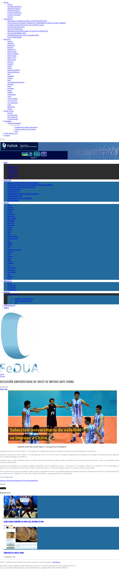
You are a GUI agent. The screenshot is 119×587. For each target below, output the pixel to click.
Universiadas (29, 481)
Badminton (11, 45)
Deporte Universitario (7, 481)
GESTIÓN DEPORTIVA (15, 29)
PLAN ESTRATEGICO (14, 13)
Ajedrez (10, 41)
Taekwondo (11, 95)
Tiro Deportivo (12, 103)
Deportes (7, 39)
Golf (8, 74)
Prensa (2, 389)
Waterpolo (11, 107)
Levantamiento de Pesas (15, 82)
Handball (10, 76)
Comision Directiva (13, 15)
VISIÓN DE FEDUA (13, 11)
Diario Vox (9, 477)
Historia (10, 17)
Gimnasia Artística (13, 70)
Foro (16, 131)
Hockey (10, 78)
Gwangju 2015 (20, 481)
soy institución (12, 117)
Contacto (7, 135)
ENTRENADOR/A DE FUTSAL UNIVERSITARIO (23, 35)
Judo (9, 80)
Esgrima (10, 62)
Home (2, 374)
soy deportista (12, 115)
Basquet (10, 47)
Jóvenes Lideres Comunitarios (25, 129)
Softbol (10, 92)
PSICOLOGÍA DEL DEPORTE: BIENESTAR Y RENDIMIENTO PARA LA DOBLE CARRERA (36, 23)
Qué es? (10, 113)
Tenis (9, 97)
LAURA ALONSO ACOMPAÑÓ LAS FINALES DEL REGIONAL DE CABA (24, 521)
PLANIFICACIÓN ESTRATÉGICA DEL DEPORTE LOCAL (25, 25)
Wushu (9, 109)
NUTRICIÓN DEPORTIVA (16, 27)
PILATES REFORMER (14, 37)
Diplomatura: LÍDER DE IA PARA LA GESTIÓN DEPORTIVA (27, 21)
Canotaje (10, 88)
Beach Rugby (12, 56)
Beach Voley (11, 60)
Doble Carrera (9, 111)
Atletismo (10, 43)
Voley (9, 105)
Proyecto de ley (12, 119)
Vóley (36, 481)
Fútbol (9, 66)
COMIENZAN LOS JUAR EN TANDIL (14, 553)
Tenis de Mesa (12, 99)
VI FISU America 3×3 (10, 133)
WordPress (56, 562)
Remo (9, 86)
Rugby (9, 90)
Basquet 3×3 (11, 50)
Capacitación (8, 19)
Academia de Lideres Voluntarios (26, 127)
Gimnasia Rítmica (13, 72)
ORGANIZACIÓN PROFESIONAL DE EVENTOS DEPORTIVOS (27, 31)
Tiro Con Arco (12, 101)
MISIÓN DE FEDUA (13, 9)
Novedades (8, 121)
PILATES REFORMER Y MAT (16, 33)
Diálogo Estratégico (14, 123)
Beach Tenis (11, 58)
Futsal (9, 68)
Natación (10, 84)
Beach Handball (12, 54)
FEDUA (6, 2)
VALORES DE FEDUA (14, 7)
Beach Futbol (12, 52)
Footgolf (10, 64)
